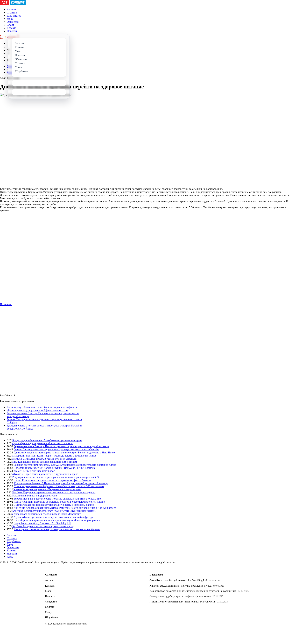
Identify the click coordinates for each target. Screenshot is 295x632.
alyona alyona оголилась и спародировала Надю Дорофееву (46, 513)
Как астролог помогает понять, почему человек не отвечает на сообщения (57, 529)
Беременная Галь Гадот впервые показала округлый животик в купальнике (57, 498)
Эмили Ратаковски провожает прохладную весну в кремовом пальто (54, 504)
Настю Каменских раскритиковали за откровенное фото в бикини (52, 480)
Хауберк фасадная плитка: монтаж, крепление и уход (43, 526)
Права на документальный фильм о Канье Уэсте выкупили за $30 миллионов (59, 486)
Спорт (10, 24)
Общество (13, 21)
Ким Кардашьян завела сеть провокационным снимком (44, 461)
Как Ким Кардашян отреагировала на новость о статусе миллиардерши (53, 492)
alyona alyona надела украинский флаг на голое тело (37, 410)
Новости (12, 31)
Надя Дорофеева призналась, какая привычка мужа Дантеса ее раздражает (57, 520)
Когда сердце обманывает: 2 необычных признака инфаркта (42, 407)
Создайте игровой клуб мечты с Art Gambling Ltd (42, 523)
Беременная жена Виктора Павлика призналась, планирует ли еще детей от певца (61, 446)
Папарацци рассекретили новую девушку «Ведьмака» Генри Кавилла (54, 467)
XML (10, 556)
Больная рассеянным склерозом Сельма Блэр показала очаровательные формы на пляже (65, 464)
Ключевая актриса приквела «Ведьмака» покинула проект (47, 489)
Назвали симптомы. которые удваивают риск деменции (44, 458)
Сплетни (12, 12)
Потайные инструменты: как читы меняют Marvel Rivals (182, 601)
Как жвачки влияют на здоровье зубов (34, 495)
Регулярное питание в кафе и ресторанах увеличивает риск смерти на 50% (55, 477)
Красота (11, 27)
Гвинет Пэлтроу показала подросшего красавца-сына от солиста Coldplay (56, 449)
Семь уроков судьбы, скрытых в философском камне (180, 596)
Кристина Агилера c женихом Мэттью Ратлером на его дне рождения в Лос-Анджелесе (65, 507)
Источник (6, 304)
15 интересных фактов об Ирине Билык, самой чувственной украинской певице (61, 483)
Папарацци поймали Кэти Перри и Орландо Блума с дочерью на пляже (54, 455)
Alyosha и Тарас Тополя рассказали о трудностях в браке (45, 474)
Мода (10, 18)
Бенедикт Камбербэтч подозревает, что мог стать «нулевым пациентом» (54, 510)
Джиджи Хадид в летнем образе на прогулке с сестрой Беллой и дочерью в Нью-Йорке (64, 452)
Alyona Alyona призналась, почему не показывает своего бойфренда (53, 517)
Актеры (11, 9)
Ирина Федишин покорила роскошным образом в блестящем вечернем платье (59, 501)
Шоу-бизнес (14, 15)
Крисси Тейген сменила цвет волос (34, 470)
